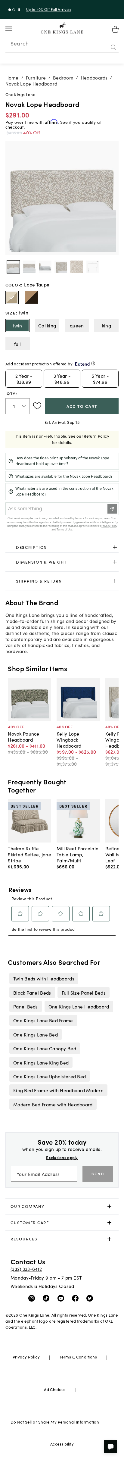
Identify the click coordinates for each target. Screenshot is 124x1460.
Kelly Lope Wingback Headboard (69, 739)
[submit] (113, 47)
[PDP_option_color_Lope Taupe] (12, 297)
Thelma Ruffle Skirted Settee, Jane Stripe (29, 854)
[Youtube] (62, 1298)
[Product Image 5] (92, 267)
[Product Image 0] (13, 267)
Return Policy (96, 436)
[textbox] (17, 406)
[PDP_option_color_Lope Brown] (31, 297)
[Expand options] (115, 547)
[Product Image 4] (76, 267)
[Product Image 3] (60, 267)
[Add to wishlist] (37, 406)
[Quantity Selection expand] (24, 406)
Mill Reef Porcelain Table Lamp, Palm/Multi (77, 854)
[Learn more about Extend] (93, 363)
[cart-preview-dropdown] (115, 29)
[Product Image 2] (45, 267)
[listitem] (43, 978)
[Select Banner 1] (13, 9)
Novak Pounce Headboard (23, 736)
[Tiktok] (47, 1298)
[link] (62, 547)
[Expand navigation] (13, 29)
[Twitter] (91, 1298)
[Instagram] (33, 1298)
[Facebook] (76, 1298)
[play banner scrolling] (18, 9)
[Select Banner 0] (9, 9)
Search (20, 43)
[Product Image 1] (29, 267)
